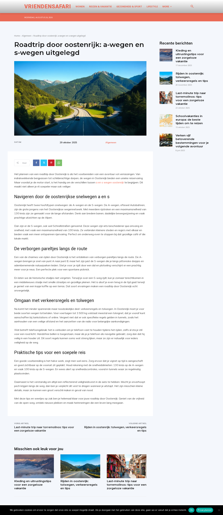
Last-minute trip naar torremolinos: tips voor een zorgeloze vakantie (126, 484)
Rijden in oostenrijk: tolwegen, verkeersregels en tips (78, 484)
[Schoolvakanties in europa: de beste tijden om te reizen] (165, 120)
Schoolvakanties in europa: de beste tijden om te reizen (189, 119)
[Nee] (219, 510)
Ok (191, 510)
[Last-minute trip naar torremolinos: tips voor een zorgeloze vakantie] (126, 466)
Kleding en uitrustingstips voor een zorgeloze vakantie (32, 484)
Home (17, 35)
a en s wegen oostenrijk (110, 182)
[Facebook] (36, 163)
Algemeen (26, 35)
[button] (192, 6)
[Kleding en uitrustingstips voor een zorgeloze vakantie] (34, 466)
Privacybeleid (205, 510)
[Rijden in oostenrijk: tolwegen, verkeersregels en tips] (80, 466)
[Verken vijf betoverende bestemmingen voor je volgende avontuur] (165, 140)
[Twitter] (43, 163)
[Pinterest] (51, 163)
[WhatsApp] (59, 163)
